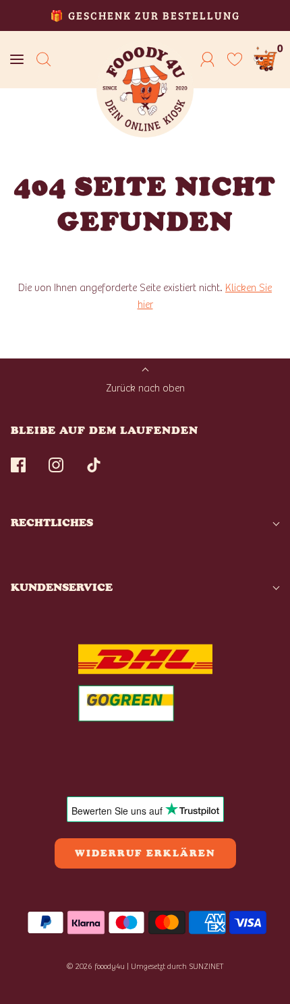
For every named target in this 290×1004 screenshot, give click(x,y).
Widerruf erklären (145, 853)
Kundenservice (62, 587)
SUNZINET (206, 966)
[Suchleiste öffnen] (43, 59)
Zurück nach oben (145, 388)
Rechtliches (52, 522)
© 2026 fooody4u (95, 966)
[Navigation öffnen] (16, 59)
